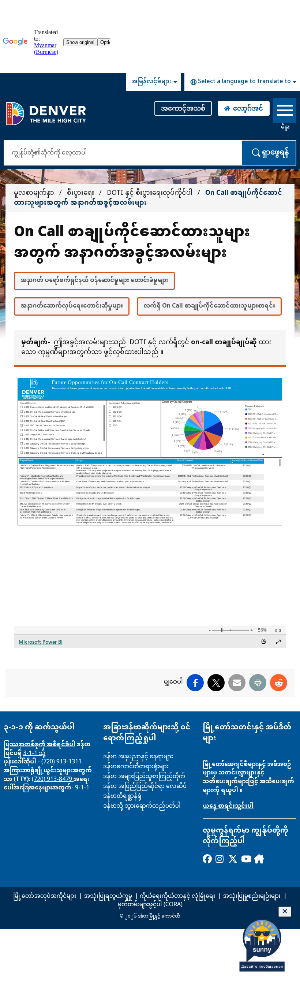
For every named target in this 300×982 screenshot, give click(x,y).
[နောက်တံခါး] (258, 859)
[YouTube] (245, 859)
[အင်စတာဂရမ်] (219, 859)
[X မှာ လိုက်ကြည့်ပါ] (232, 859)
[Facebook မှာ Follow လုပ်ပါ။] (207, 859)
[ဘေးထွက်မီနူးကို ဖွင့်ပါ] (284, 112)
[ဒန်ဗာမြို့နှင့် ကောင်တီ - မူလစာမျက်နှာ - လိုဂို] (45, 113)
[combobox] (242, 82)
